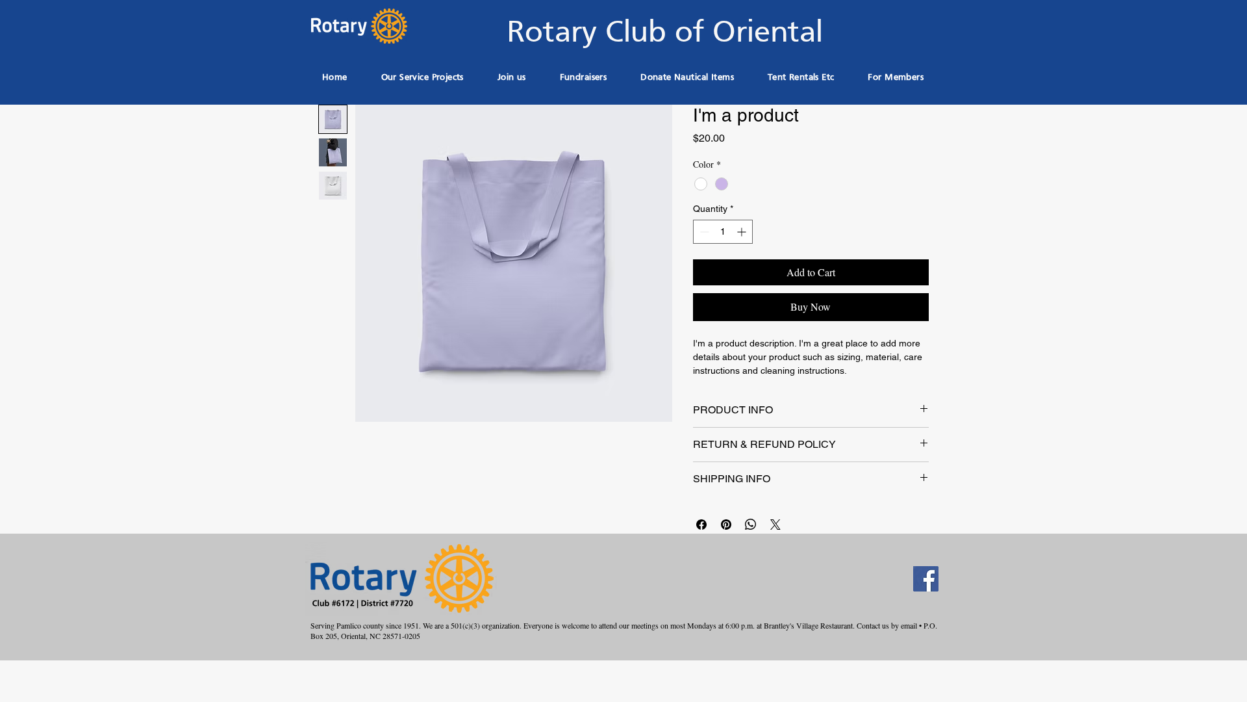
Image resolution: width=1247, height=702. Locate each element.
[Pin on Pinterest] (726, 524)
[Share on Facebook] (701, 524)
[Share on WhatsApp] (751, 524)
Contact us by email (887, 625)
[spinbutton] (723, 231)
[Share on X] (775, 524)
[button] (584, 77)
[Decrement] (703, 231)
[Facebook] (925, 579)
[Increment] (743, 231)
